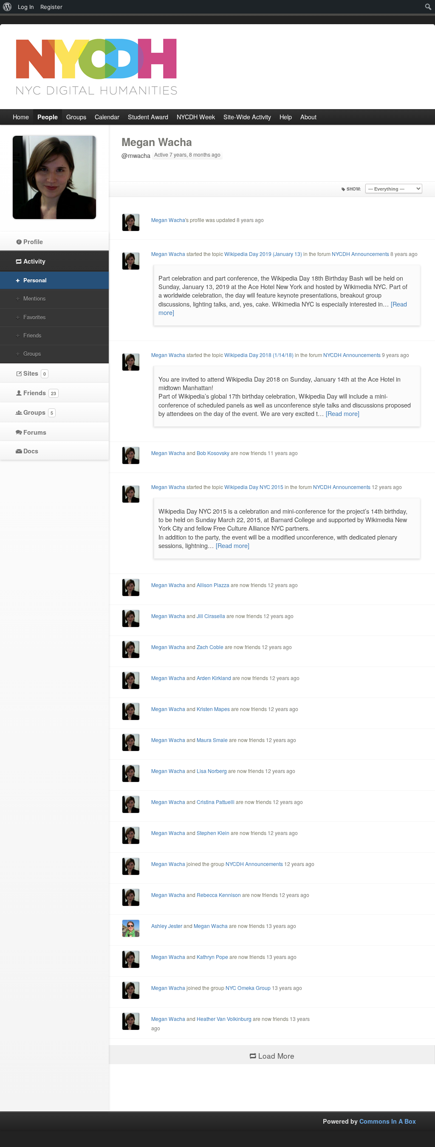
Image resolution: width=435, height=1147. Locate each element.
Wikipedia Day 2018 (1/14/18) (259, 354)
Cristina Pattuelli (215, 801)
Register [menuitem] (51, 6)
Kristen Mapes (213, 708)
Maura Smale (212, 739)
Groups (32, 353)
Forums (34, 432)
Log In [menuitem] (26, 6)
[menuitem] (7, 7)
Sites (34, 373)
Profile (33, 241)
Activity (34, 261)
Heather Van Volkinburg (224, 1018)
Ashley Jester (166, 925)
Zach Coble (210, 646)
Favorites (34, 317)
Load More (276, 1055)
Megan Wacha (156, 141)
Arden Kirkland (214, 677)
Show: (354, 189)
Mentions (34, 298)
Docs (30, 451)
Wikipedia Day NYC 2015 (253, 486)
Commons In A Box (387, 1121)
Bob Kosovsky (213, 452)
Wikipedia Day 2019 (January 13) (263, 253)
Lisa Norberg (212, 770)
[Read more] (342, 413)
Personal (35, 280)
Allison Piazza (213, 584)
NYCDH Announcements (360, 253)
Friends (32, 335)
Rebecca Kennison (219, 894)
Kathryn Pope (212, 956)
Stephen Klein (213, 832)
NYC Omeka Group (248, 987)
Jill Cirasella (211, 615)
